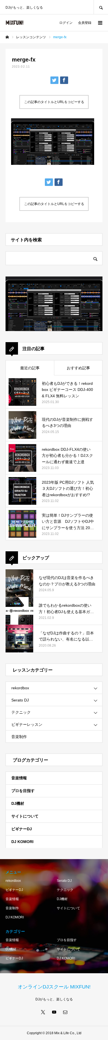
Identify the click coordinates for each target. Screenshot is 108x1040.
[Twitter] (43, 1012)
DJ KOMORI (22, 841)
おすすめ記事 (78, 368)
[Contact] (65, 1012)
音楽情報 (19, 778)
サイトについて (24, 816)
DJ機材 (17, 803)
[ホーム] (7, 37)
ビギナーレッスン (26, 724)
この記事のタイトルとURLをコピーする (54, 102)
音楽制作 (19, 736)
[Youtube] (54, 1012)
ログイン (66, 23)
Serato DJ (20, 700)
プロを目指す (23, 790)
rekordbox (20, 688)
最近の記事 (30, 368)
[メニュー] (99, 22)
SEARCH (101, 7)
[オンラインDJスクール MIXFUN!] (15, 22)
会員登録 (84, 23)
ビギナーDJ (21, 829)
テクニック (21, 712)
